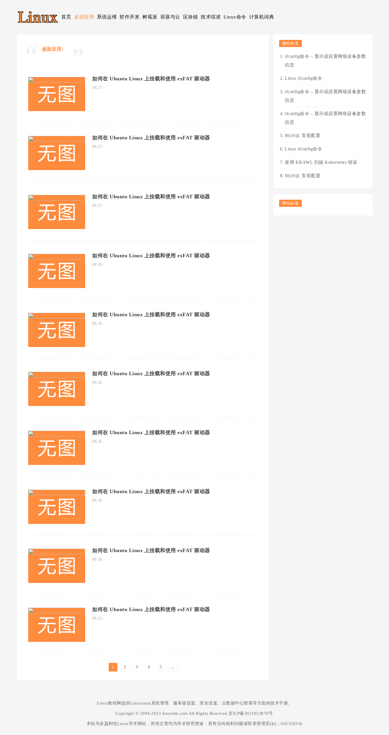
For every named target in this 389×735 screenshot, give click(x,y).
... (173, 666)
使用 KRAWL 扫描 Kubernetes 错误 (321, 162)
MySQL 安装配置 (302, 135)
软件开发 (130, 17)
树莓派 (149, 17)
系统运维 (107, 17)
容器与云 (170, 17)
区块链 (190, 17)
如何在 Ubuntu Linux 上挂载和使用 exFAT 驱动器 (151, 78)
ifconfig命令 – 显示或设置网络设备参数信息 (325, 60)
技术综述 (211, 17)
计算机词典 (261, 17)
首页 (66, 17)
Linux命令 (235, 17)
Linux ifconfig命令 (303, 78)
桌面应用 (84, 17)
